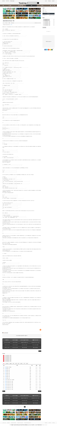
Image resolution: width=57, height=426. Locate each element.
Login (49, 13)
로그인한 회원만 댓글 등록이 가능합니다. (22, 335)
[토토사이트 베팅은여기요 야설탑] (9, 13)
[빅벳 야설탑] (22, 18)
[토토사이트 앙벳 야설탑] (9, 18)
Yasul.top (23, 2)
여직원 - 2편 (8, 376)
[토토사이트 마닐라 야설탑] (9, 9)
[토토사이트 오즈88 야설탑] (35, 18)
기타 (24, 363)
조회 (39, 365)
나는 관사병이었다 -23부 (7, 356)
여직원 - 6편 (8, 370)
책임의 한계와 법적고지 (27, 422)
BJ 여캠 (10, 5)
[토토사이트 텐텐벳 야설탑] (35, 9)
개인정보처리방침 (13, 422)
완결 (27, 363)
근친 (18, 363)
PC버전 (53, 422)
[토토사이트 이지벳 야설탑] (22, 16)
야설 (31, 5)
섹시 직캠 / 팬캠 (20, 5)
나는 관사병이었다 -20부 (7, 359)
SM (13, 363)
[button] (39, 351)
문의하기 (50, 422)
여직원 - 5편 (8, 371)
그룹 (15, 363)
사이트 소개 (4, 422)
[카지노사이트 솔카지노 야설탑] (9, 16)
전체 (3, 363)
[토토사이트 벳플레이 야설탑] (22, 11)
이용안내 (46, 422)
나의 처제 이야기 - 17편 (9, 387)
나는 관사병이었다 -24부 (7, 355)
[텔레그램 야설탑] (22, 13)
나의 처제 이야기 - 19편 (9, 384)
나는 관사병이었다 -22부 (7, 357)
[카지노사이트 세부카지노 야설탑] (22, 9)
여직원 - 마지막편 (8, 367)
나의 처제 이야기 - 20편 (9, 382)
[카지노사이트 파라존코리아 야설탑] (35, 11)
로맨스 (21, 363)
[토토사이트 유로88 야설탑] (35, 13)
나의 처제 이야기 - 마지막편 (10, 379)
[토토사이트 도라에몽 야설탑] (35, 16)
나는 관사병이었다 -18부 (7, 361)
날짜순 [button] (40, 391)
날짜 (36, 365)
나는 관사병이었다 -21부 (7, 358)
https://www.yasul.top (8, 24)
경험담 (11, 363)
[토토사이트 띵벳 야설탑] (9, 11)
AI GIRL (42, 5)
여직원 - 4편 (8, 373)
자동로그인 (44, 15)
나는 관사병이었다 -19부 (7, 360)
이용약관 (8, 422)
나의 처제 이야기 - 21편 (9, 381)
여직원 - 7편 (8, 368)
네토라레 (7, 363)
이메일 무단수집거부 (20, 422)
